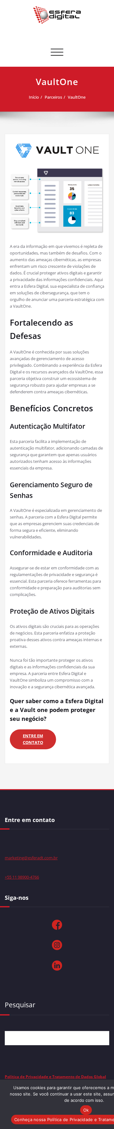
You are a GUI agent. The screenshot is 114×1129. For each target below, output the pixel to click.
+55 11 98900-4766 (22, 877)
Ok (86, 1110)
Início (34, 97)
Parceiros (53, 97)
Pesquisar (20, 1004)
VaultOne (77, 97)
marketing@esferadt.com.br (31, 858)
